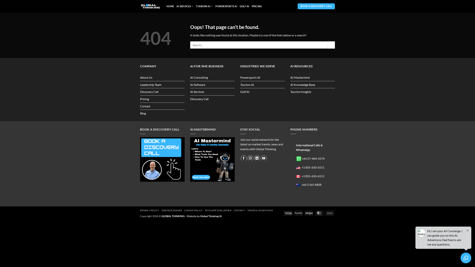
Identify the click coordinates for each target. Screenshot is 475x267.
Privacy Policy (149, 210)
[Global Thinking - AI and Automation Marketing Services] (150, 6)
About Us (146, 77)
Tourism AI (203, 6)
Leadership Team (150, 84)
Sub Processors (172, 210)
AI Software (197, 84)
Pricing (257, 6)
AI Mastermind (300, 77)
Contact (145, 106)
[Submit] (331, 45)
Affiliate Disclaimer (218, 210)
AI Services (183, 6)
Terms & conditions (260, 210)
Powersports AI (226, 6)
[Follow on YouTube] (264, 158)
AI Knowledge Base (302, 84)
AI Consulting (199, 77)
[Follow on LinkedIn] (257, 158)
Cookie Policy (193, 210)
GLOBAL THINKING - (174, 216)
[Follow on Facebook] (244, 158)
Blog (143, 113)
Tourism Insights (300, 91)
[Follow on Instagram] (250, 158)
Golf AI (244, 6)
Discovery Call (149, 91)
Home (170, 6)
